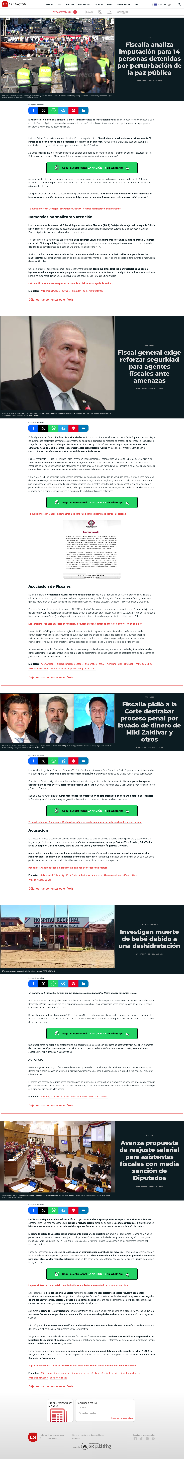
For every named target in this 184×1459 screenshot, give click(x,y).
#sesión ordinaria (58, 1377)
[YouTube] (153, 1439)
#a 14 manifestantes (93, 291)
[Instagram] (147, 1439)
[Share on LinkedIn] (83, 110)
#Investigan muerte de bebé (54, 1096)
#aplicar (95, 1373)
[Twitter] (141, 1439)
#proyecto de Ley (80, 1373)
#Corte (73, 875)
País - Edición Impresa (149, 924)
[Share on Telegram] (63, 110)
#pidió (65, 875)
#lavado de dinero (112, 875)
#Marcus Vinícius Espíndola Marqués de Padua (73, 668)
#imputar (76, 291)
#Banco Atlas (130, 875)
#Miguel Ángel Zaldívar (39, 880)
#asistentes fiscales (131, 1373)
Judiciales (149, 345)
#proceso (97, 875)
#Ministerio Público (50, 291)
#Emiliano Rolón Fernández (119, 664)
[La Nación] (14, 4)
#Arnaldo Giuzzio (143, 664)
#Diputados (46, 1373)
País (149, 37)
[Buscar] (179, 4)
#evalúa (66, 291)
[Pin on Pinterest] (73, 110)
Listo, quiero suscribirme (122, 1418)
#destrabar (84, 875)
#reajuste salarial (110, 1373)
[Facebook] (135, 1439)
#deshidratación (79, 1096)
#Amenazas (91, 664)
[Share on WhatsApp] (53, 110)
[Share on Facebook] (33, 110)
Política (149, 1135)
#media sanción (62, 1373)
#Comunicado (47, 664)
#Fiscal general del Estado (70, 664)
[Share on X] (43, 110)
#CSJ (101, 664)
